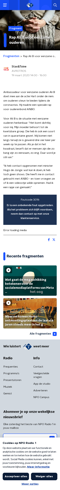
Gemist (7, 393)
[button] (5, 5)
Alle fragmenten (40, 333)
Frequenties (10, 366)
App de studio (41, 383)
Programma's (11, 373)
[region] (30, 210)
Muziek (7, 386)
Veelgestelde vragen (41, 375)
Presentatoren (12, 380)
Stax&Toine (19, 66)
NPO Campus (41, 397)
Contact (38, 366)
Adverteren (40, 390)
